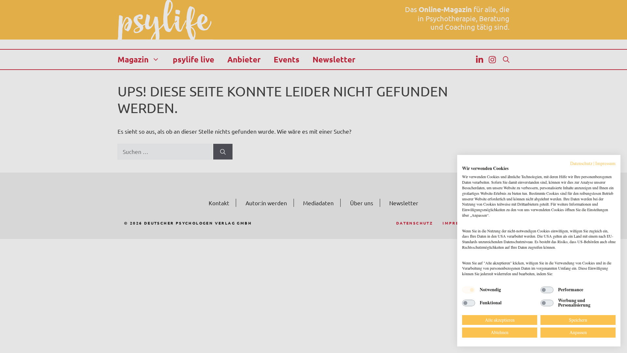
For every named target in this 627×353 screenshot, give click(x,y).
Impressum (605, 163)
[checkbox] (468, 290)
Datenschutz (581, 163)
